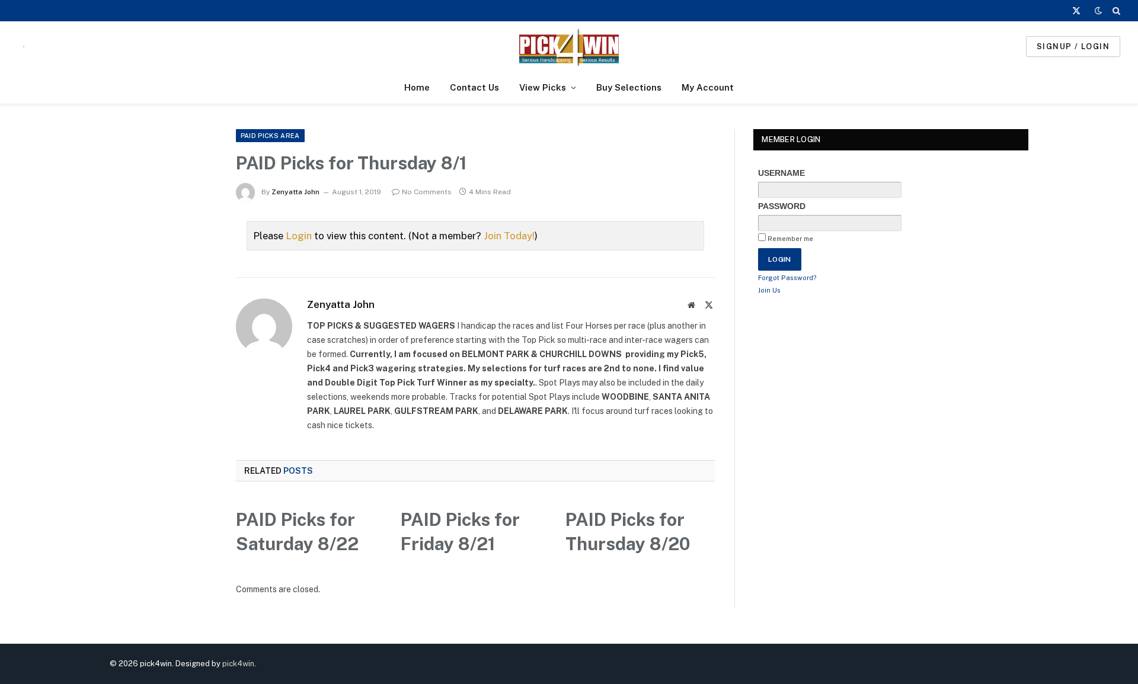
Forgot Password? (787, 277)
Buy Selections (628, 87)
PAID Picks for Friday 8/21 (460, 531)
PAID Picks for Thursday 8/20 (628, 531)
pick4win (238, 663)
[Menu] (23, 46)
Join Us (769, 290)
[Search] (1115, 10)
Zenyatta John (295, 192)
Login (299, 236)
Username (781, 173)
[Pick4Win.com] (569, 46)
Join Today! (509, 236)
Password (781, 206)
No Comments (427, 192)
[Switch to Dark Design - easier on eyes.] (1098, 11)
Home (417, 87)
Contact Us (474, 87)
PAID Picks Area (270, 135)
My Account (708, 87)
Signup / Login (1073, 46)
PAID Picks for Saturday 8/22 (297, 531)
